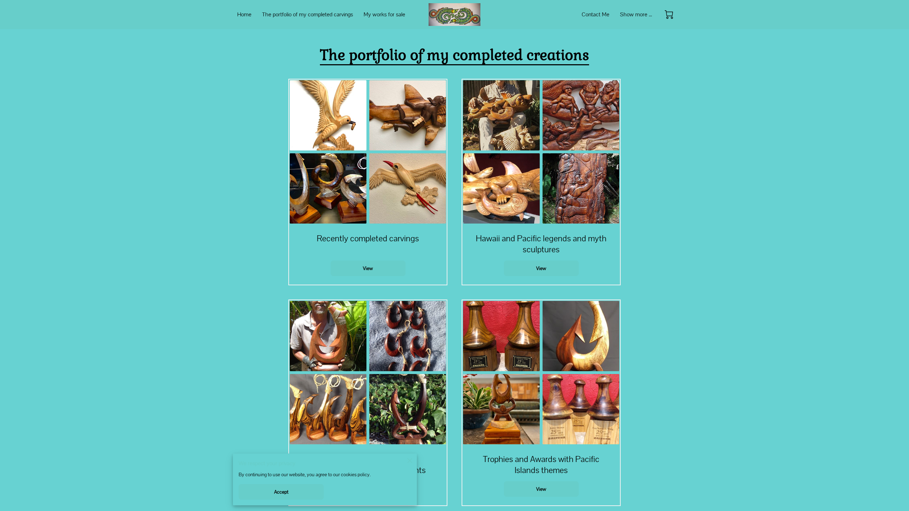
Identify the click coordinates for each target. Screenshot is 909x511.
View (368, 268)
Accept (281, 492)
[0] (669, 14)
